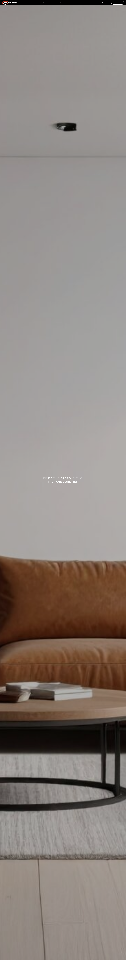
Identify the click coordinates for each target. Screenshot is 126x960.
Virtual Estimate (74, 2)
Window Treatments (48, 2)
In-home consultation (118, 2)
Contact (104, 2)
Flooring (35, 2)
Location (95, 2)
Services (62, 2)
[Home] (10, 3)
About (84, 2)
